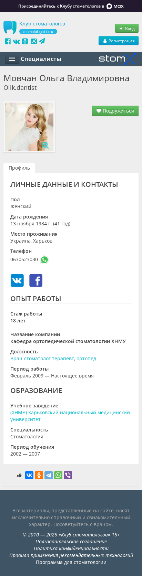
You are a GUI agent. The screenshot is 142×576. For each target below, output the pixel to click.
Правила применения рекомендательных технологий (71, 555)
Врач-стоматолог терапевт (42, 358)
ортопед (86, 358)
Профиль (19, 167)
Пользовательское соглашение (71, 541)
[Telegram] (48, 475)
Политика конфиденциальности (71, 548)
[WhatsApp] (58, 475)
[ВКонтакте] (29, 475)
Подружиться (117, 110)
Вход (129, 28)
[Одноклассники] (39, 475)
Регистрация (121, 40)
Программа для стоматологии (71, 562)
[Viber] (68, 475)
